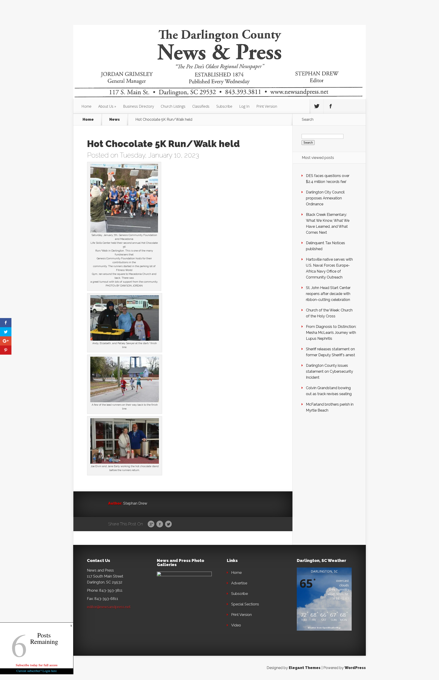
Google (151, 524)
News (114, 119)
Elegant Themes (305, 668)
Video (236, 625)
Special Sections (245, 604)
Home (86, 106)
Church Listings (173, 106)
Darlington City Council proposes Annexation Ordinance (325, 198)
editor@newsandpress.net (109, 607)
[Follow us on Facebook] (330, 106)
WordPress (355, 668)
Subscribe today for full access (36, 665)
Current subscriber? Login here (36, 671)
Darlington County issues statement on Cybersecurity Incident (329, 371)
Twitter (168, 524)
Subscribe (224, 106)
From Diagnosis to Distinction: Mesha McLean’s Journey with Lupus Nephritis (331, 332)
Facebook (159, 524)
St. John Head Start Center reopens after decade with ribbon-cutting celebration (328, 294)
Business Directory (138, 106)
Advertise (239, 583)
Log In (244, 106)
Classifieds (200, 106)
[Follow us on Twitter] (317, 106)
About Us (105, 106)
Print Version (266, 106)
